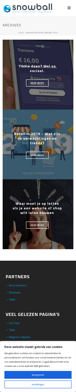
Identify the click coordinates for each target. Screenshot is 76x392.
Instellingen (38, 384)
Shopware (15, 292)
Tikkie (12, 299)
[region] (38, 366)
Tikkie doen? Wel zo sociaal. (37, 68)
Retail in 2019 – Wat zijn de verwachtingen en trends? (37, 138)
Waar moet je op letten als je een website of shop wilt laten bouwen (37, 208)
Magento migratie (19, 337)
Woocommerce (18, 285)
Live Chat (14, 323)
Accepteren (38, 375)
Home (21, 32)
